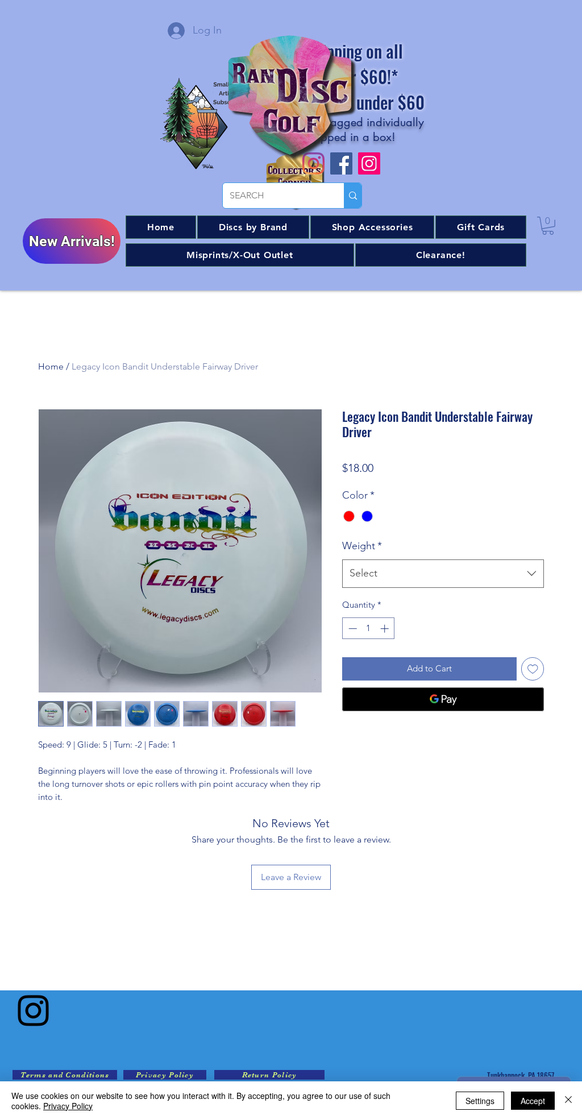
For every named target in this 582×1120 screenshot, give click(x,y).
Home (51, 366)
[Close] (568, 1100)
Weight (362, 546)
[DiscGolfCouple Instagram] (369, 163)
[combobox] (443, 573)
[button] (253, 227)
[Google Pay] (443, 699)
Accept (533, 1100)
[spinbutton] (368, 628)
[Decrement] (351, 628)
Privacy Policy (68, 1105)
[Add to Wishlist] (532, 669)
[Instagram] (33, 1010)
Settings (479, 1100)
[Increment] (385, 628)
